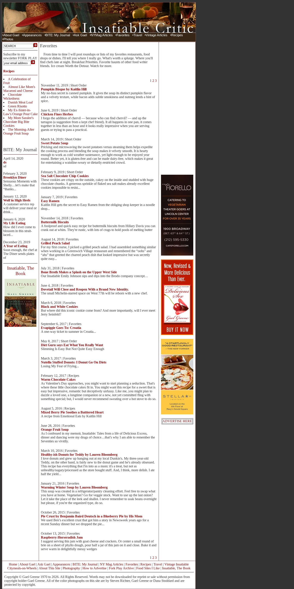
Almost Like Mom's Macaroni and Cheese (19, 89)
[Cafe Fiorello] (177, 254)
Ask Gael (80, 35)
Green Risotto (17, 106)
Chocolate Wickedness (12, 96)
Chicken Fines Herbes (57, 114)
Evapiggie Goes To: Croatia (61, 328)
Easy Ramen (50, 201)
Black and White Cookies (59, 306)
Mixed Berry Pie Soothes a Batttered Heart (72, 412)
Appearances (32, 35)
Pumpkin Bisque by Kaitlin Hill (64, 89)
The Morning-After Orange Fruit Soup (18, 131)
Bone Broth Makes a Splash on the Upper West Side (79, 272)
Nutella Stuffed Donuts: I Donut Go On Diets (73, 362)
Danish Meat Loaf (20, 102)
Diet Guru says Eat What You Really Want (72, 345)
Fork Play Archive (121, 568)
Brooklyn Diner (14, 177)
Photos (8, 39)
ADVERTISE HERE (177, 421)
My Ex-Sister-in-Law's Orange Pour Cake (20, 112)
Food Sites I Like (148, 568)
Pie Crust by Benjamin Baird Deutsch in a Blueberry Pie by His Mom (91, 516)
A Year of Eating (15, 246)
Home (13, 564)
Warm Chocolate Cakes (58, 379)
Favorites (123, 35)
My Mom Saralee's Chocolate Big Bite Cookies (18, 121)
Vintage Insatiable (176, 564)
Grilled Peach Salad (55, 243)
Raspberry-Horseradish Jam (62, 537)
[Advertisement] (177, 108)
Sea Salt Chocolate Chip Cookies (65, 176)
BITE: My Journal (57, 35)
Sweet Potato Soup (54, 143)
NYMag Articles (102, 35)
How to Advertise (94, 568)
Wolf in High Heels (16, 200)
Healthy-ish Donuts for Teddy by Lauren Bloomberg (79, 454)
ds (4, 162)
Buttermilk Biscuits (55, 222)
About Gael (11, 35)
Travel (137, 35)
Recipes (177, 35)
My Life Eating (14, 223)
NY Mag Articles (111, 564)
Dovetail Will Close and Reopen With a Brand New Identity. (85, 289)
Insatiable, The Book (176, 568)
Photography (71, 568)
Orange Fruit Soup (55, 429)
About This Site (49, 568)
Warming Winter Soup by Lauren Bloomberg (74, 487)
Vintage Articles (156, 35)
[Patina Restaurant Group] (177, 413)
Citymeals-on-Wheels (22, 568)
